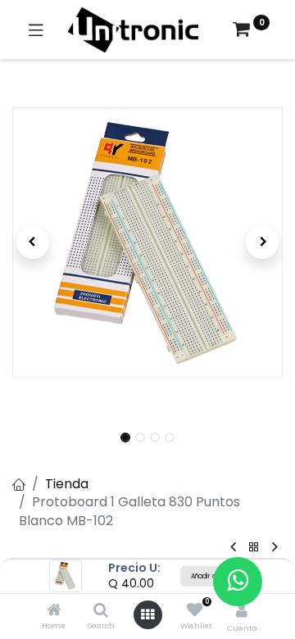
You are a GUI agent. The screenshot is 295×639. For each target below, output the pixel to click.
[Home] (54, 610)
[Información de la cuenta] (241, 611)
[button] (32, 242)
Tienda (66, 483)
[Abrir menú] (147, 614)
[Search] (100, 610)
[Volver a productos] (254, 547)
